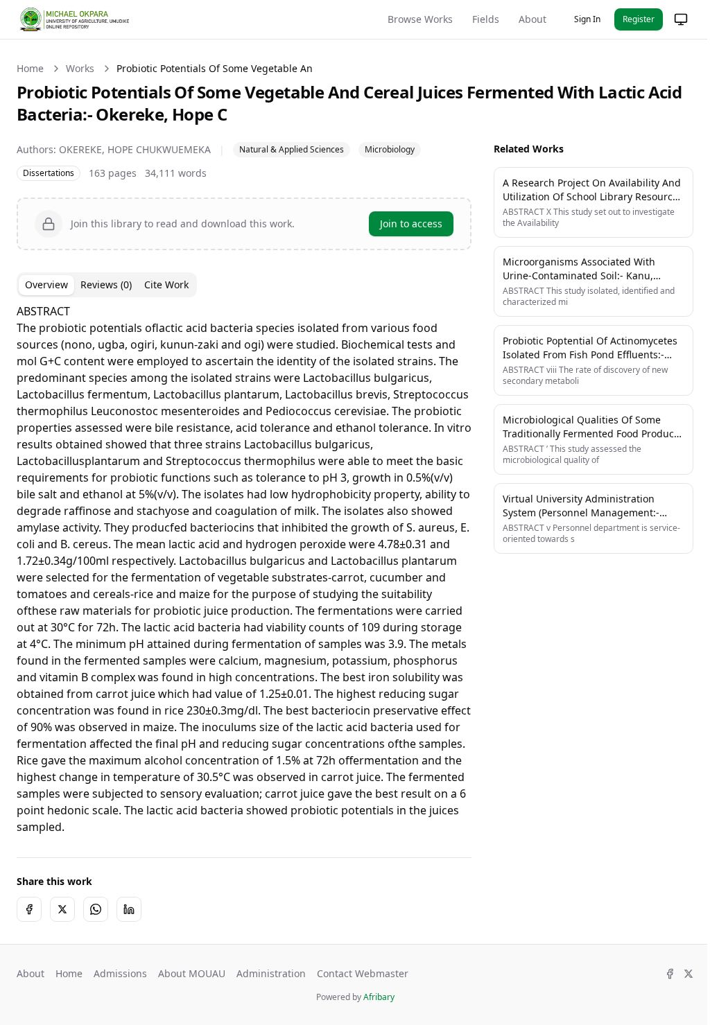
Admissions (120, 990)
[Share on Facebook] (29, 925)
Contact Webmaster (362, 990)
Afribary (373, 1013)
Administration (271, 990)
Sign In (587, 19)
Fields (485, 19)
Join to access (401, 223)
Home (30, 68)
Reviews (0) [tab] (106, 284)
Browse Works (420, 19)
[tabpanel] (239, 577)
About (532, 19)
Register (639, 19)
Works (80, 68)
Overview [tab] (46, 284)
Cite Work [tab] (166, 284)
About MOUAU (191, 990)
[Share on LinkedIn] (128, 925)
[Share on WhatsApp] (95, 925)
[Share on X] (62, 925)
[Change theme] (670, 19)
